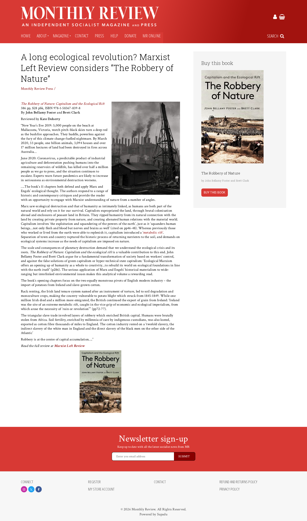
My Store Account (101, 489)
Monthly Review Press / (38, 88)
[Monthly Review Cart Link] (282, 17)
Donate (130, 36)
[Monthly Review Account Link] (275, 17)
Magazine (61, 36)
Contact (82, 36)
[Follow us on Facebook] (39, 489)
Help (114, 36)
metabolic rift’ (153, 232)
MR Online (152, 36)
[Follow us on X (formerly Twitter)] (31, 489)
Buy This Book (214, 192)
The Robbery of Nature (220, 173)
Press (99, 36)
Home (25, 36)
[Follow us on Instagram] (24, 489)
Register (94, 482)
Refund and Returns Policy (238, 482)
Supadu (162, 514)
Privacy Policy (229, 489)
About (42, 36)
